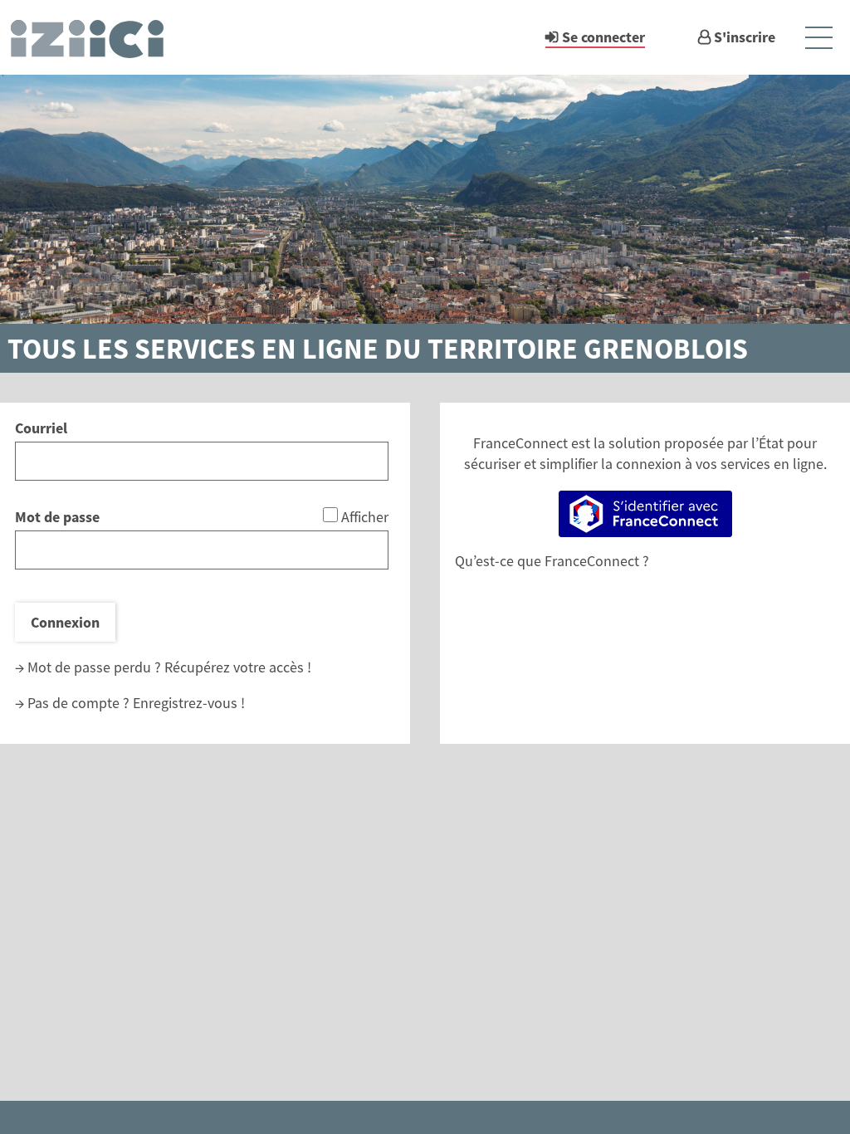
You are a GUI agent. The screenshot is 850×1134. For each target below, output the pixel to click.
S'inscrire (744, 36)
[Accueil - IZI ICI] (94, 37)
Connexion (65, 622)
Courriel (41, 427)
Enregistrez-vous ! (189, 702)
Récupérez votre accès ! (237, 667)
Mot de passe (57, 516)
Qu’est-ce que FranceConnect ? (552, 560)
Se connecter (603, 36)
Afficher (364, 516)
